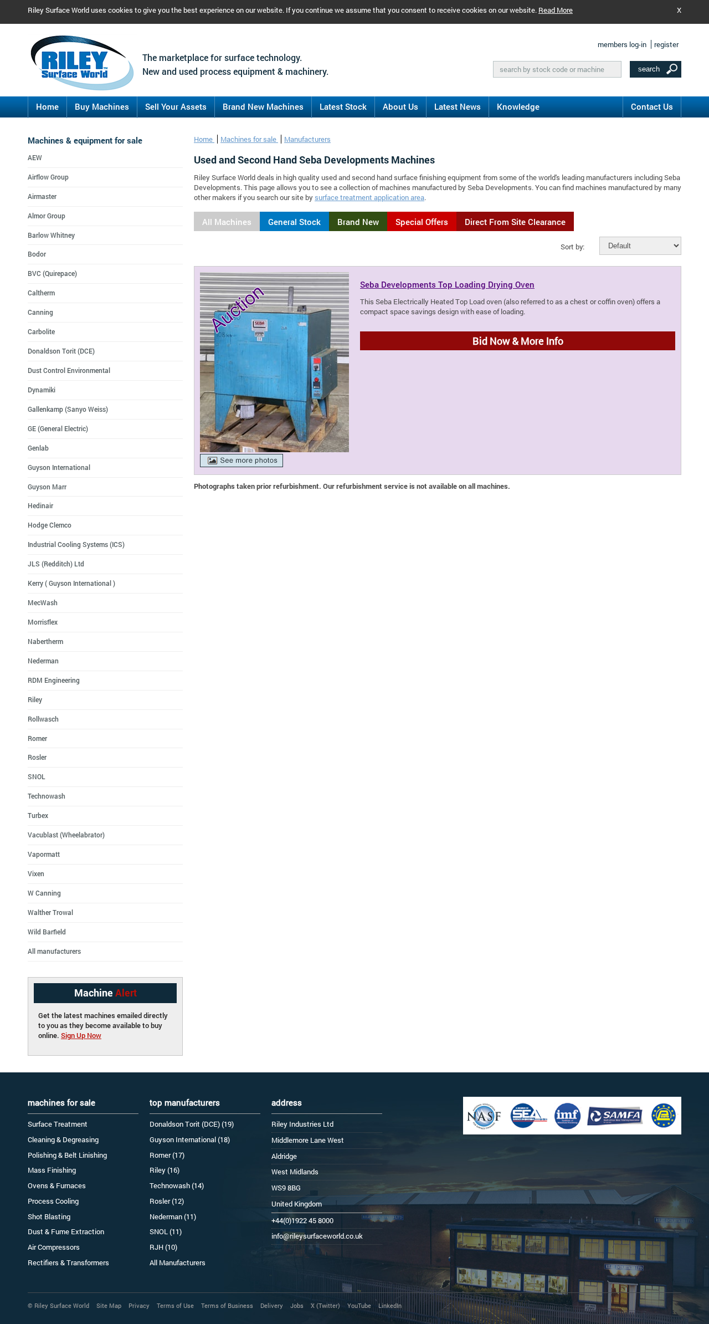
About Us (400, 106)
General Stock (294, 221)
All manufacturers (54, 951)
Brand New (358, 221)
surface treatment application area (369, 197)
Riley (35, 699)
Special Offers (421, 221)
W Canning (44, 892)
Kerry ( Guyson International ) (71, 583)
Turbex (38, 815)
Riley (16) (164, 1169)
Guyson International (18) (190, 1139)
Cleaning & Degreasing (63, 1139)
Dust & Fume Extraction (66, 1231)
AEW (35, 157)
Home (47, 106)
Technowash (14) (177, 1185)
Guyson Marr (47, 486)
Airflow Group (48, 176)
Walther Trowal (50, 912)
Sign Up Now (81, 1035)
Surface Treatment (58, 1123)
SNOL (36, 776)
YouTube (359, 1305)
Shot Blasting (49, 1216)
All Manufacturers (177, 1262)
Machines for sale (249, 139)
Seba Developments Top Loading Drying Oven (447, 284)
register (666, 44)
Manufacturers (307, 139)
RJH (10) (163, 1247)
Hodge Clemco (49, 524)
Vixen (36, 873)
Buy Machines (102, 106)
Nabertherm (45, 641)
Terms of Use (175, 1305)
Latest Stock (343, 106)
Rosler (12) (167, 1201)
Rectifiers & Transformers (68, 1262)
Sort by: (572, 246)
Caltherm (41, 292)
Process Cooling (53, 1201)
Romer (37, 738)
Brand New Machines (263, 106)
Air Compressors (54, 1247)
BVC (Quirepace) (52, 273)
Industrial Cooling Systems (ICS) (76, 544)
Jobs (297, 1305)
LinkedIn (390, 1305)
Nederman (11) (173, 1216)
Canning (40, 312)
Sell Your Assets (176, 106)
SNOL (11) (166, 1231)
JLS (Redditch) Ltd (56, 563)
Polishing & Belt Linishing (67, 1155)
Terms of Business (227, 1305)
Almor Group (46, 215)
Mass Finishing (52, 1169)
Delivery (271, 1305)
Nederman (43, 660)
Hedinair (40, 505)
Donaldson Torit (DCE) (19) (192, 1123)
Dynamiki (41, 389)
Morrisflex (43, 621)
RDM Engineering (54, 680)
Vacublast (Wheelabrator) (66, 834)
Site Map (108, 1305)
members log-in (622, 44)
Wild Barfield (47, 931)
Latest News (457, 106)
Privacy (139, 1305)
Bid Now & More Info (517, 340)
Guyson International (59, 467)
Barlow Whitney (51, 235)
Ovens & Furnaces (57, 1185)
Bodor (37, 253)
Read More (555, 10)
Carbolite (41, 331)
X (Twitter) (325, 1305)
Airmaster (42, 196)
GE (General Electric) (58, 428)
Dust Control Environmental (69, 370)
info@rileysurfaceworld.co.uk (317, 1235)
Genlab (38, 447)
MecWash (43, 602)
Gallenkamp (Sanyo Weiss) (68, 409)
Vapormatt (44, 854)
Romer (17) (167, 1155)
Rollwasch (43, 718)
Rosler (37, 757)
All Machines (226, 221)
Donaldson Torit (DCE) (61, 350)
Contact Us (652, 106)
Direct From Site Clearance (515, 221)
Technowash (46, 795)
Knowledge (518, 106)
